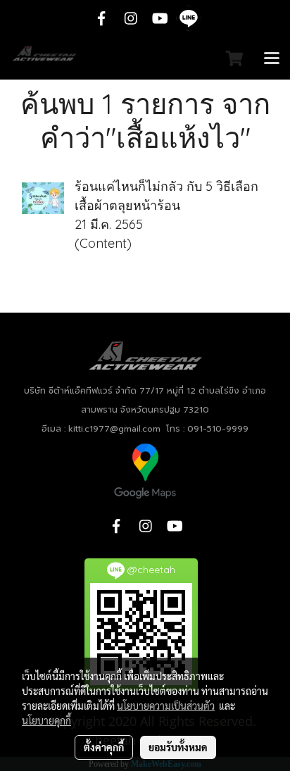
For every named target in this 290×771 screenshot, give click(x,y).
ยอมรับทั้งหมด (178, 747)
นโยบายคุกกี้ (46, 720)
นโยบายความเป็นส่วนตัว (166, 705)
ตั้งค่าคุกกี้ (104, 747)
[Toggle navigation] (271, 59)
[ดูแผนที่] (145, 470)
